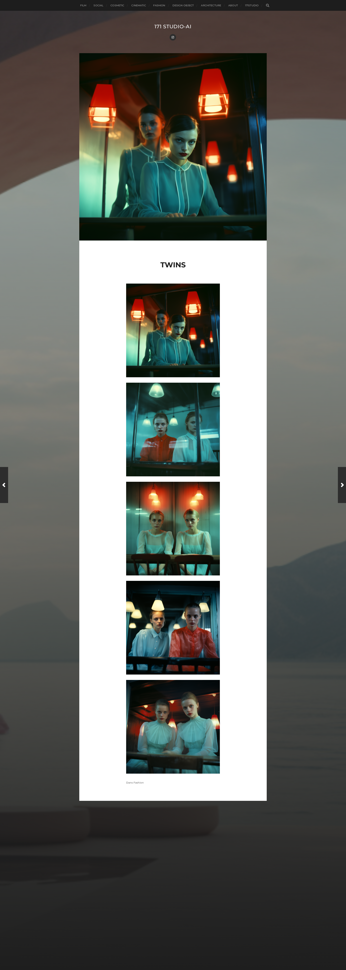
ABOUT (233, 5)
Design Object (183, 5)
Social (98, 5)
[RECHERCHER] (267, 5)
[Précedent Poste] (4, 485)
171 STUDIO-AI (172, 26)
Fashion (159, 5)
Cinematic (138, 5)
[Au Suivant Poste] (342, 485)
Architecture (211, 5)
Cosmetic (117, 5)
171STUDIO (252, 5)
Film (83, 5)
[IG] (173, 37)
